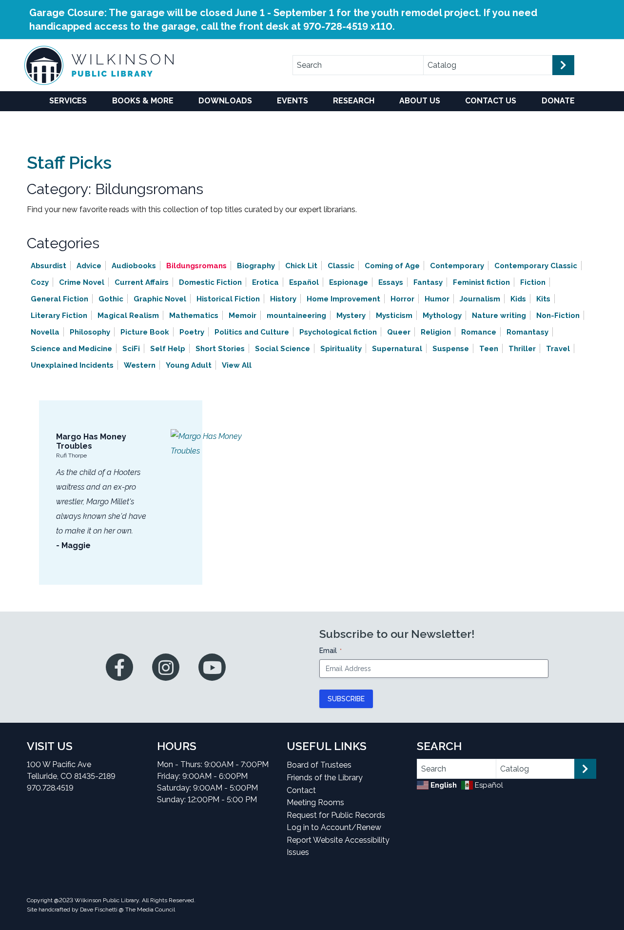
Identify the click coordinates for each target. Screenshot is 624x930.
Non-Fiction (558, 315)
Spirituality (341, 348)
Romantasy (527, 332)
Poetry (191, 332)
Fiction (533, 282)
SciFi (131, 348)
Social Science (282, 348)
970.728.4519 (50, 787)
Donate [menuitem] (558, 100)
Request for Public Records (336, 815)
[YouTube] (212, 667)
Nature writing (499, 315)
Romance (478, 332)
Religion (436, 332)
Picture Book (144, 332)
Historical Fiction (228, 299)
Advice (89, 265)
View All (237, 365)
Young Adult (189, 365)
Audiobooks (134, 265)
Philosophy (90, 332)
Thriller (522, 348)
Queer (398, 332)
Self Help (167, 348)
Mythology (442, 315)
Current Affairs (142, 282)
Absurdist (48, 265)
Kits (543, 299)
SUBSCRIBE (346, 699)
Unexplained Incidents (72, 365)
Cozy (40, 282)
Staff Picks (69, 162)
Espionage (348, 282)
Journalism (480, 299)
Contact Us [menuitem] (490, 100)
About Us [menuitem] (419, 100)
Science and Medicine (71, 348)
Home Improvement (343, 299)
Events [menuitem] (292, 100)
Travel (558, 348)
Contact (301, 790)
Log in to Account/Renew (334, 827)
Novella (45, 332)
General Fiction (59, 299)
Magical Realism (128, 315)
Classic (341, 265)
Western (140, 365)
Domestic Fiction (210, 282)
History (283, 299)
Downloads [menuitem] (225, 100)
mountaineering (296, 315)
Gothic (110, 299)
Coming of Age (392, 265)
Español (304, 282)
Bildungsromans (196, 265)
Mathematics (193, 315)
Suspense (450, 348)
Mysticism (394, 315)
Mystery (351, 315)
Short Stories (220, 348)
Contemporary (457, 265)
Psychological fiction (338, 332)
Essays (390, 282)
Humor (437, 299)
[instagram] (165, 667)
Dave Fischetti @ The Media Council (127, 909)
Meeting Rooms (315, 802)
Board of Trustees (319, 765)
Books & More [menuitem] (143, 100)
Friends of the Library (325, 777)
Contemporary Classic (535, 265)
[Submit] (563, 65)
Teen (488, 348)
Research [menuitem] (353, 100)
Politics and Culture (251, 332)
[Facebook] (119, 667)
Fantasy (428, 282)
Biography (256, 265)
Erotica (265, 282)
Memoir (242, 315)
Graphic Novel (160, 299)
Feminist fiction (481, 282)
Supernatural (397, 348)
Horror (402, 299)
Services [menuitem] (68, 100)
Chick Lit (301, 265)
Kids (518, 299)
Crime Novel (81, 282)
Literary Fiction (59, 315)
